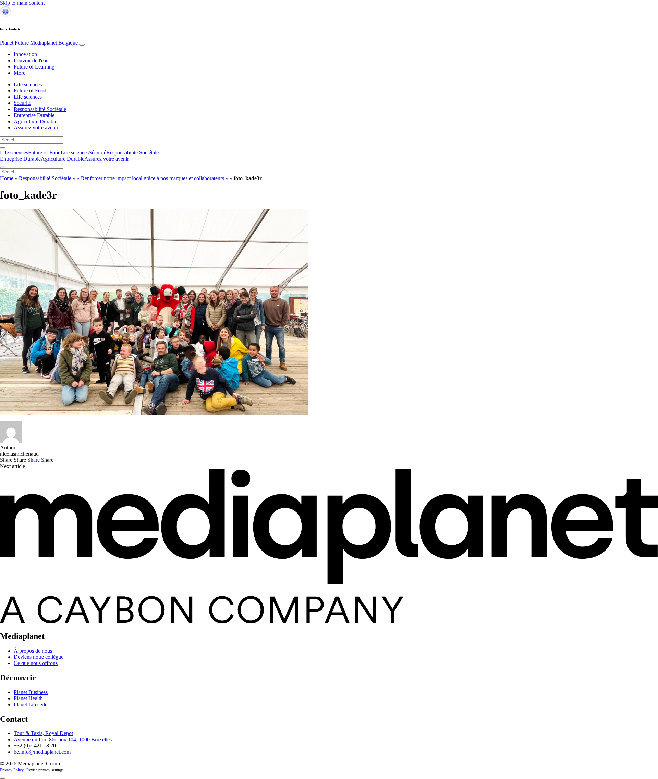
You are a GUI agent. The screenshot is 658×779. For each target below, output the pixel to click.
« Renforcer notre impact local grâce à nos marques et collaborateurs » (152, 178)
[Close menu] (2, 167)
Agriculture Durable (35, 121)
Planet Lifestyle (30, 704)
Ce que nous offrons (36, 663)
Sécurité (22, 103)
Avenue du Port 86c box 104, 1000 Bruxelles (63, 739)
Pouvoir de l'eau (31, 60)
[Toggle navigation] (82, 45)
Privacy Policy (12, 770)
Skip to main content (22, 3)
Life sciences (28, 84)
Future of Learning (34, 67)
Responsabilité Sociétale (40, 109)
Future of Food (30, 91)
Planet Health (28, 698)
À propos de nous (33, 651)
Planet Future (39, 43)
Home (6, 178)
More (19, 73)
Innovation (25, 54)
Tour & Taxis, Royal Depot (43, 733)
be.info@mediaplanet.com (42, 752)
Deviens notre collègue (38, 657)
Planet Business (31, 692)
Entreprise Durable (34, 115)
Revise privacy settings (45, 770)
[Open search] (2, 148)
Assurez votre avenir (36, 128)
